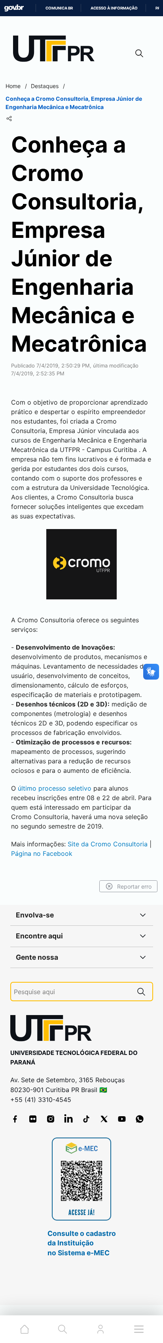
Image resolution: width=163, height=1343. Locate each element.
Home (13, 86)
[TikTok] (86, 1119)
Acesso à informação (114, 8)
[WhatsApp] (139, 1119)
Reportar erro (134, 886)
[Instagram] (50, 1119)
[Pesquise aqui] (141, 991)
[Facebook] (15, 1119)
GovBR (14, 8)
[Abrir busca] (139, 53)
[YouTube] (122, 1119)
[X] (104, 1119)
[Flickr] (33, 1119)
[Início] (56, 50)
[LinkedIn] (68, 1119)
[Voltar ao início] (53, 1030)
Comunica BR (59, 8)
